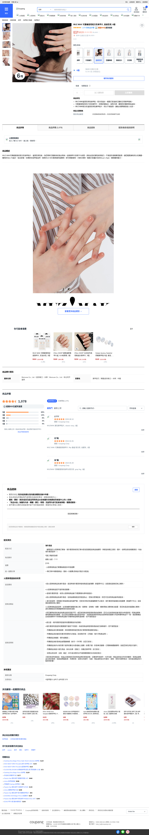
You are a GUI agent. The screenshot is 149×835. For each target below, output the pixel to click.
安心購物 (82, 810)
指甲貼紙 (5, 739)
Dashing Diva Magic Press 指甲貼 (14, 772)
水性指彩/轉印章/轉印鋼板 (18, 739)
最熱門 (50, 408)
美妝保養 (13, 20)
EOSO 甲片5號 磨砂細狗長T (13, 801)
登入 (126, 2)
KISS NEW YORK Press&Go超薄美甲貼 (16, 767)
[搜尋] (128, 9)
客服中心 (138, 2)
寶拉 (20, 750)
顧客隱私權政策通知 (70, 810)
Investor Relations (16, 810)
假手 (15, 750)
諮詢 (136, 490)
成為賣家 (145, 2)
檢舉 (133, 527)
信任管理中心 (56, 810)
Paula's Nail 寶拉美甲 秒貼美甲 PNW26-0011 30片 (20, 799)
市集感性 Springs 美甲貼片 (12, 784)
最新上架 (57, 408)
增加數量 (82, 94)
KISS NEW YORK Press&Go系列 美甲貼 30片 (18, 764)
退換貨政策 (45, 810)
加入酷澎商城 (6, 813)
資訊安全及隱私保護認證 (105, 810)
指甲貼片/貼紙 (27, 20)
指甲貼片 (37, 20)
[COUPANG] (36, 823)
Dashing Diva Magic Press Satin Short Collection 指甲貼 (21, 761)
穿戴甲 (33, 750)
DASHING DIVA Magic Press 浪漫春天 (16, 796)
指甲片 (27, 750)
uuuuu (10, 750)
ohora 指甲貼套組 (9, 781)
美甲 (19, 20)
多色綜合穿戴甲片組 (10, 775)
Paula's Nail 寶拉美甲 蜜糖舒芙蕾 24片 (16, 778)
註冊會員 (132, 2)
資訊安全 (91, 810)
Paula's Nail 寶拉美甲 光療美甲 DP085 (16, 787)
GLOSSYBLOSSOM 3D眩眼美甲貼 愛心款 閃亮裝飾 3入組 (22, 769)
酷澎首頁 (5, 20)
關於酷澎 (4, 810)
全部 (40, 9)
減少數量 (82, 91)
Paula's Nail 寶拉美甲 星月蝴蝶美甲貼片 (16, 793)
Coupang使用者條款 (31, 810)
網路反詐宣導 (18, 813)
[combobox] (136, 408)
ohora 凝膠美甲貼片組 (11, 790)
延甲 (3, 750)
